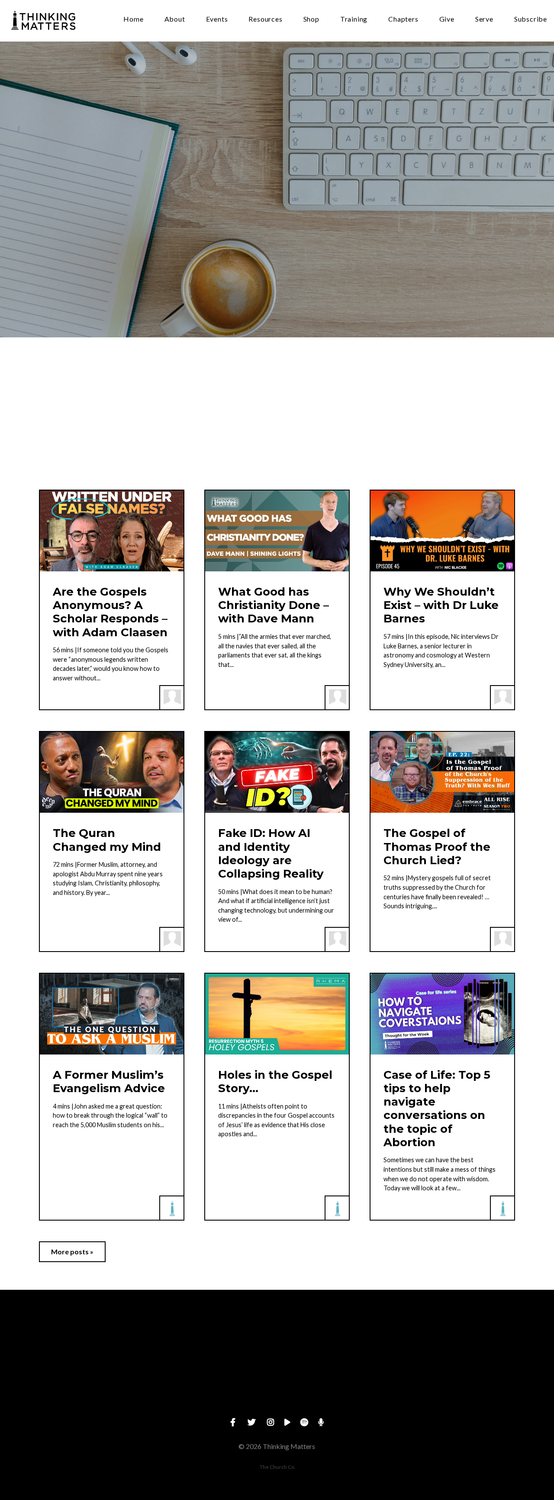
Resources (265, 19)
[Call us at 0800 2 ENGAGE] (215, 1337)
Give (446, 19)
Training (353, 19)
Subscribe (530, 19)
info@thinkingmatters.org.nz (91, 1386)
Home (133, 19)
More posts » (72, 1251)
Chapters (403, 19)
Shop (311, 19)
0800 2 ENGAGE (214, 1386)
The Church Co (277, 1467)
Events (217, 19)
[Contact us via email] (91, 1337)
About (174, 19)
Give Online (462, 1386)
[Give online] (462, 1337)
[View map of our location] (339, 1337)
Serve (484, 19)
